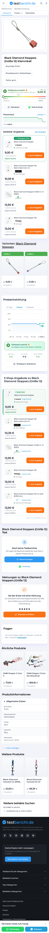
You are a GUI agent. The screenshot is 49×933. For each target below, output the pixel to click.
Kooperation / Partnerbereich (14, 919)
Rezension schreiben (26, 614)
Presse (5, 910)
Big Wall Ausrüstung (21, 9)
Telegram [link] (38, 929)
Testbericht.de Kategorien (15, 871)
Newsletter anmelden (18, 859)
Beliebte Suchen (10, 878)
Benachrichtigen (26, 559)
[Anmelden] (46, 3)
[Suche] (41, 3)
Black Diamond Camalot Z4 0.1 (34, 780)
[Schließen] (45, 924)
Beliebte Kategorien (12, 891)
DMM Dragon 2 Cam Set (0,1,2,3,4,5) (36, 674)
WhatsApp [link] (14, 929)
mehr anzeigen (12, 748)
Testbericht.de (6, 9)
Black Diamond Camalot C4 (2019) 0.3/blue (11, 782)
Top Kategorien (10, 885)
